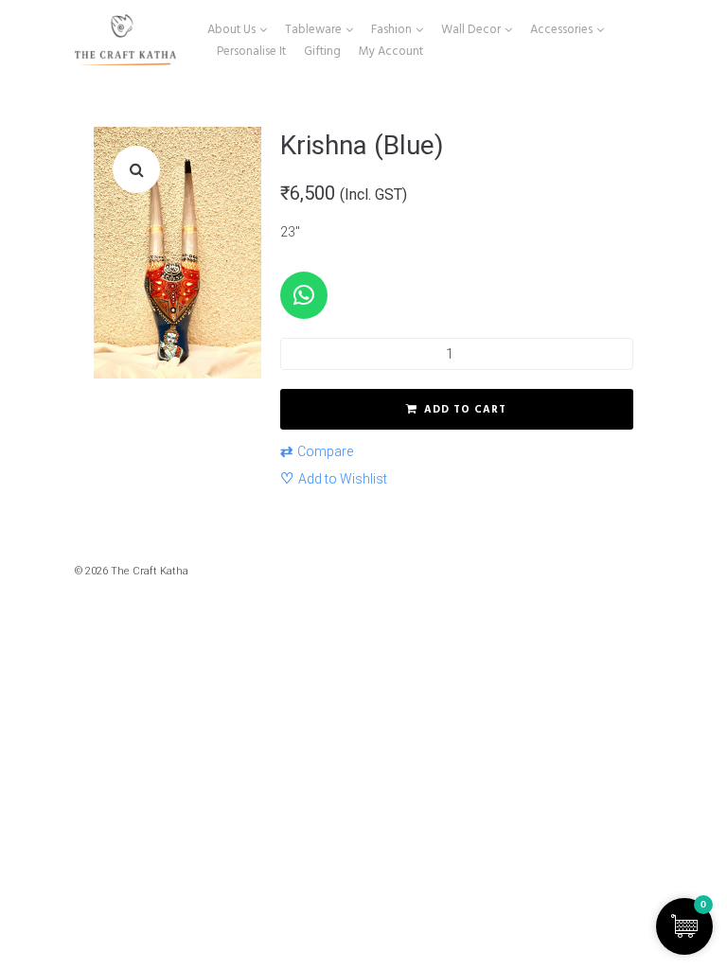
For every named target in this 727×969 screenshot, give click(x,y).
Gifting (322, 51)
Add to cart (465, 409)
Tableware (313, 29)
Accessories (561, 29)
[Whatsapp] (304, 295)
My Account (391, 51)
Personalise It (251, 51)
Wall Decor (471, 29)
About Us (231, 29)
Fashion (391, 29)
